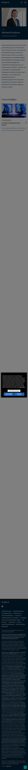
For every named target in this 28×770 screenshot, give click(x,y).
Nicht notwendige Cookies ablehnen (9, 394)
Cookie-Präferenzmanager (14, 390)
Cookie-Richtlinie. (22, 387)
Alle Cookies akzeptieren (19, 394)
